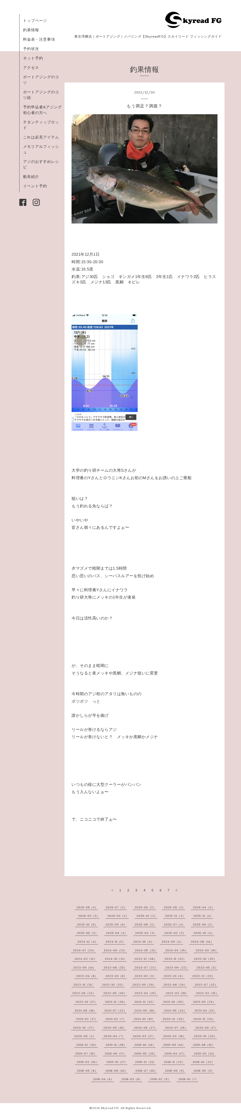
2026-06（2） (145, 907)
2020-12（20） (174, 1019)
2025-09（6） (116, 924)
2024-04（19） (176, 950)
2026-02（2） (118, 915)
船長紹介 (31, 176)
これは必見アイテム (41, 137)
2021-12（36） (116, 1001)
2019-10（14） (145, 1044)
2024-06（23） (115, 950)
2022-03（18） (177, 993)
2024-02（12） (85, 958)
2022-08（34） (175, 984)
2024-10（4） (143, 941)
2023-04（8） (87, 976)
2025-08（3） (145, 924)
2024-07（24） (84, 950)
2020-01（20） (205, 1036)
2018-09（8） (87, 1070)
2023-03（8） (116, 976)
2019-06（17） (115, 1053)
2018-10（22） (203, 1062)
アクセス (31, 67)
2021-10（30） (174, 1001)
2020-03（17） (144, 1036)
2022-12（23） (203, 976)
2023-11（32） (175, 958)
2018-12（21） (145, 1062)
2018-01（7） (188, 1079)
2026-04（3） (203, 907)
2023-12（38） (145, 958)
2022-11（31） (83, 984)
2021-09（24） (204, 1001)
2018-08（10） (116, 1070)
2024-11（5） (115, 941)
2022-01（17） (86, 1001)
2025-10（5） (87, 924)
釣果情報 (31, 29)
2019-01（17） (116, 1062)
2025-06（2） (203, 924)
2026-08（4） (87, 907)
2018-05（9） (203, 1070)
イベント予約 (35, 186)
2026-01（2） (147, 915)
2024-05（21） (146, 950)
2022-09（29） (144, 984)
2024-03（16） (207, 950)
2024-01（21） (116, 958)
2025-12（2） (175, 915)
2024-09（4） (172, 941)
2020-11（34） (204, 1019)
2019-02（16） (88, 1062)
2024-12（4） (87, 941)
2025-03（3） (146, 933)
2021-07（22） (115, 1010)
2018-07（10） (146, 1070)
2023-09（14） (84, 967)
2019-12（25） (87, 1044)
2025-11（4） (203, 915)
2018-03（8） (131, 1079)
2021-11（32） (144, 1001)
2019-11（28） (116, 1044)
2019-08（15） (204, 1044)
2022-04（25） (146, 993)
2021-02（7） (115, 1019)
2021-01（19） (144, 1019)
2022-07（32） (206, 984)
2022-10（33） (113, 984)
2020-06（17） (206, 1027)
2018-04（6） (103, 1079)
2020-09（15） (114, 1027)
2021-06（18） (145, 1010)
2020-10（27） (84, 1027)
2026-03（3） (89, 915)
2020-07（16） (176, 1027)
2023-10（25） (205, 958)
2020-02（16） (174, 1036)
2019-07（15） (86, 1053)
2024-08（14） (202, 941)
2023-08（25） (115, 967)
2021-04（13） (205, 1010)
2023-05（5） (207, 967)
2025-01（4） (203, 933)
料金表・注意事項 (39, 39)
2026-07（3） (116, 907)
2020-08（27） (145, 1027)
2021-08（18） (85, 1010)
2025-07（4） (174, 924)
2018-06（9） (175, 1070)
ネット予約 (33, 58)
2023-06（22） (177, 967)
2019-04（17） (175, 1053)
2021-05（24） (175, 1010)
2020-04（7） (114, 1036)
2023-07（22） (146, 967)
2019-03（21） (205, 1053)
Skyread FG (110, 1108)
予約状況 (31, 48)
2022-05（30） (115, 993)
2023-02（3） (145, 976)
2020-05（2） (85, 1036)
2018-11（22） (174, 1062)
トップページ (35, 20)
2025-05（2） (87, 933)
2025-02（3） (175, 933)
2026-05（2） (174, 907)
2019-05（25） (145, 1053)
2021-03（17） (87, 1019)
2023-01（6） (174, 976)
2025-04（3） (116, 933)
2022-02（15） (207, 993)
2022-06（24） (84, 993)
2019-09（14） (174, 1044)
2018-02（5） (160, 1079)
